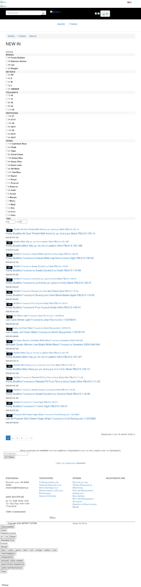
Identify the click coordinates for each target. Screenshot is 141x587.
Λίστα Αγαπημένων (48, 487)
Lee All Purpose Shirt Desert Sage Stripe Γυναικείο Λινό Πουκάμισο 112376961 (51, 418)
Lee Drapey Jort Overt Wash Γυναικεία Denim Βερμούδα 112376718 (45, 332)
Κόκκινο (14, 186)
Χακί (13, 215)
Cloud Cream (17, 154)
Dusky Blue (17, 158)
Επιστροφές (45, 493)
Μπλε (12, 200)
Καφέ (14, 179)
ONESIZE (15, 89)
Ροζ (12, 208)
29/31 (13, 133)
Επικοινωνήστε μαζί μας (51, 490)
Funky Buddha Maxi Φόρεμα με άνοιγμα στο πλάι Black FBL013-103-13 (48, 369)
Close (3, 530)
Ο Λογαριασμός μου (49, 482)
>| (31, 438)
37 (12, 98)
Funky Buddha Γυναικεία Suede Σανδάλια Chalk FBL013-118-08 (43, 270)
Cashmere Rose (19, 143)
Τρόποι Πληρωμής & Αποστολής (82, 486)
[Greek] (130, 3)
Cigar (13, 150)
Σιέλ (13, 211)
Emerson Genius (18, 61)
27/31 (13, 119)
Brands (76, 506)
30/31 (13, 137)
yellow (47, 550)
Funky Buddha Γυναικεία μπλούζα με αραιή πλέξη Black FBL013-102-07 (48, 282)
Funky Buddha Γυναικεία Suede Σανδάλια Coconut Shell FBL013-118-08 (48, 393)
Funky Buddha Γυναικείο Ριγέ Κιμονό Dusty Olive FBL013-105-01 (43, 307)
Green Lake (16, 165)
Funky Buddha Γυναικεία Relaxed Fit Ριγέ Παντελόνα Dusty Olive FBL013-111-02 (53, 381)
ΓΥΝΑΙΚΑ (73, 24)
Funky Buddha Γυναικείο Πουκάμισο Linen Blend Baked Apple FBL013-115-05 (50, 295)
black (3, 550)
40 (13, 109)
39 (12, 106)
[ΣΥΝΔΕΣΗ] (99, 13)
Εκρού (14, 175)
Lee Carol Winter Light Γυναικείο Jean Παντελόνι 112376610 (41, 319)
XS (12, 74)
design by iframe (80, 523)
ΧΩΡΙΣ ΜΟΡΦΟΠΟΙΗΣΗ (11, 568)
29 (13, 130)
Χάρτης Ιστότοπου (47, 496)
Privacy (5, 585)
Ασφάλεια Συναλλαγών (85, 504)
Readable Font (7, 540)
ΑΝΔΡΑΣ (61, 24)
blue (25, 550)
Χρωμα (4, 546)
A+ (7, 536)
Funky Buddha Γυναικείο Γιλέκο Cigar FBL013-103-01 (37, 406)
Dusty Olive (16, 161)
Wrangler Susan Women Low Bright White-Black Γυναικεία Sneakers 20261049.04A (53, 344)
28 (13, 123)
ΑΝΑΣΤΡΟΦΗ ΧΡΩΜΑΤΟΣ (12, 564)
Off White (15, 168)
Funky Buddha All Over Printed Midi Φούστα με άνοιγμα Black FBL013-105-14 (50, 233)
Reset (12, 536)
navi (54, 550)
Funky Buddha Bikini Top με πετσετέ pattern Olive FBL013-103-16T (44, 356)
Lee (12, 64)
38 (12, 102)
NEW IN (32, 36)
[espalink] (3, 1)
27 (13, 115)
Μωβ (13, 204)
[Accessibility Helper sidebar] (7, 526)
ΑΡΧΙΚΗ (11, 36)
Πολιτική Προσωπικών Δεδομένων (83, 492)
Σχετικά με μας (80, 482)
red (31, 550)
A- (2, 536)
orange (39, 550)
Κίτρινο (15, 183)
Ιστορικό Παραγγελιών (50, 485)
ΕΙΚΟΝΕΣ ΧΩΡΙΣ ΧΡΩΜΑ (12, 561)
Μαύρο (13, 197)
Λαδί (13, 190)
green (18, 550)
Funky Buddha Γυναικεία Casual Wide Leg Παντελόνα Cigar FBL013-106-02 (49, 258)
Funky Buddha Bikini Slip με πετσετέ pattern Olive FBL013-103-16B (44, 245)
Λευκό (13, 193)
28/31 (13, 126)
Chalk (13, 147)
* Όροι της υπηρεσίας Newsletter (70, 463)
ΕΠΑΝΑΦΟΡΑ (7, 557)
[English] (128, 3)
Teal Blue (16, 172)
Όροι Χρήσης (79, 496)
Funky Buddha (18, 57)
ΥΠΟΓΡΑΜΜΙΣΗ (8, 554)
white (10, 550)
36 (12, 95)
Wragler (14, 68)
